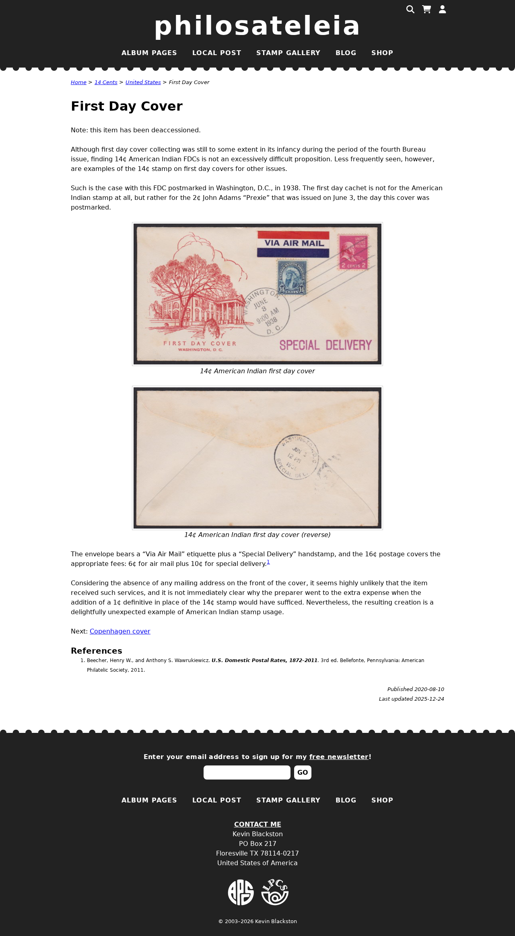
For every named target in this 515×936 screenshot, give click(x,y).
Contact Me (257, 824)
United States (143, 82)
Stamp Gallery (288, 53)
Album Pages (149, 53)
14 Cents (106, 82)
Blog (346, 53)
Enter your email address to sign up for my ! (258, 757)
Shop (382, 53)
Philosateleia (258, 26)
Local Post (216, 53)
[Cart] (426, 9)
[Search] (410, 9)
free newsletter (339, 757)
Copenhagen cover (120, 631)
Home (79, 82)
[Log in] (443, 9)
